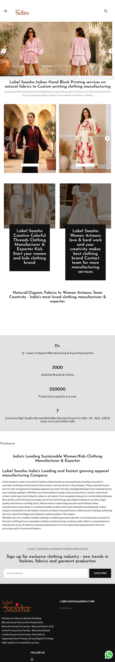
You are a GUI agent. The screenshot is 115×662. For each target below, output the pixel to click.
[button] (3, 51)
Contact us (66, 608)
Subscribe (100, 573)
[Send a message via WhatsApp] (109, 654)
